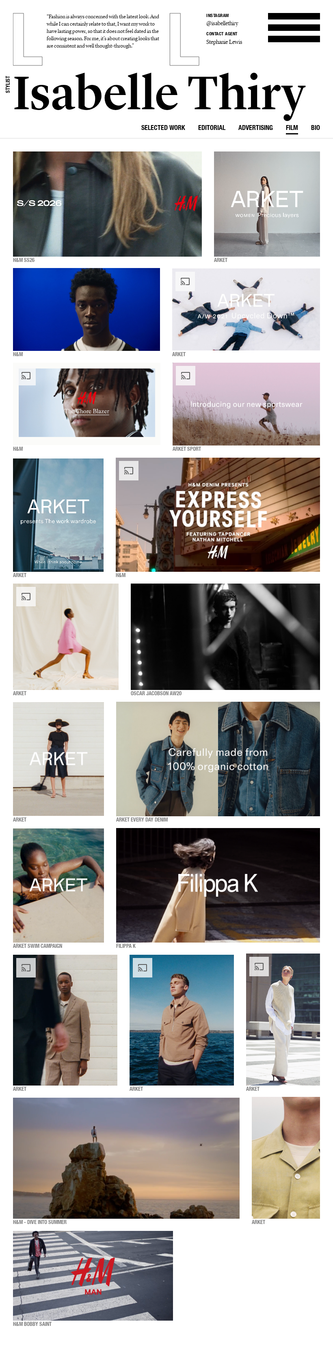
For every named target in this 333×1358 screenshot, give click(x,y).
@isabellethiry (222, 23)
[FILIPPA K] (218, 885)
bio (315, 128)
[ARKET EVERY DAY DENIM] (218, 759)
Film (292, 128)
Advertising (255, 128)
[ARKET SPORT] (246, 404)
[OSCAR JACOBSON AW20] (225, 637)
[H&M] (86, 310)
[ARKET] (267, 204)
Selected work (163, 128)
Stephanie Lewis (224, 42)
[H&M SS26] (107, 204)
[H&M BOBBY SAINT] (93, 1276)
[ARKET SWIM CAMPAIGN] (58, 885)
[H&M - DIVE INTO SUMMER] (126, 1158)
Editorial (211, 128)
